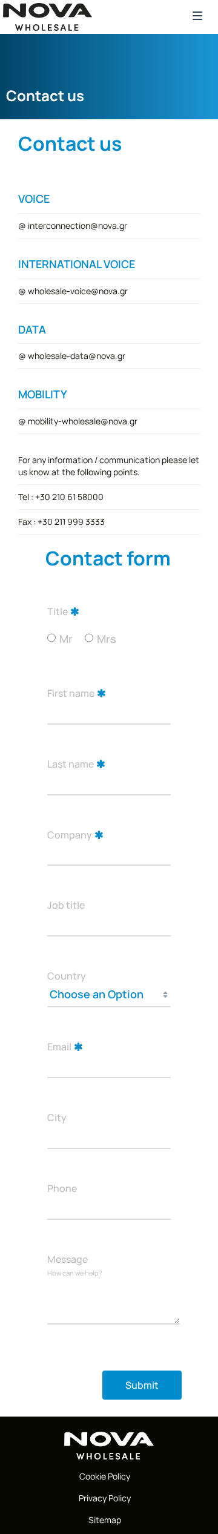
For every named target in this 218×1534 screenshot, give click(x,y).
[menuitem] (104, 1476)
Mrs (106, 638)
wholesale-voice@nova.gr (78, 291)
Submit (142, 1385)
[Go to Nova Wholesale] (109, 1446)
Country (66, 976)
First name (70, 693)
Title (57, 611)
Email (59, 1046)
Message (67, 1259)
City (57, 1117)
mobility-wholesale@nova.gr (82, 421)
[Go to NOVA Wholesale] (47, 17)
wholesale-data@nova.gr (76, 355)
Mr (66, 638)
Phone (62, 1188)
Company (69, 834)
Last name (70, 764)
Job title (66, 905)
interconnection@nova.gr (77, 225)
